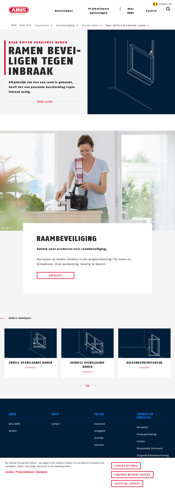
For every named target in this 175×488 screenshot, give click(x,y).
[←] (81, 386)
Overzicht (55, 275)
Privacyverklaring (146, 434)
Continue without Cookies (132, 474)
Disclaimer (142, 427)
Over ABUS (130, 10)
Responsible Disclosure (150, 448)
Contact (55, 423)
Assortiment (64, 10)
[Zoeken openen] (168, 11)
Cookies (141, 441)
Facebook (99, 423)
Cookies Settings (126, 465)
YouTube (99, 438)
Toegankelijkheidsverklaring (153, 455)
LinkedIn (99, 445)
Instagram (99, 431)
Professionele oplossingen (98, 10)
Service (151, 10)
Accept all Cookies (127, 483)
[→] (94, 386)
